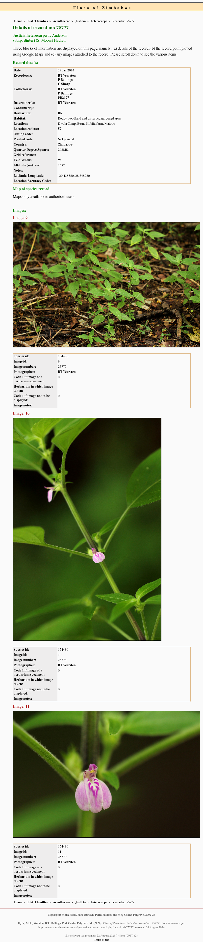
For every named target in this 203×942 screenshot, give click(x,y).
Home (18, 21)
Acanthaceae (61, 21)
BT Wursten (67, 75)
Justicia (80, 21)
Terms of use (101, 940)
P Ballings (65, 79)
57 (59, 128)
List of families (37, 21)
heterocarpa (99, 21)
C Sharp (64, 83)
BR (60, 113)
